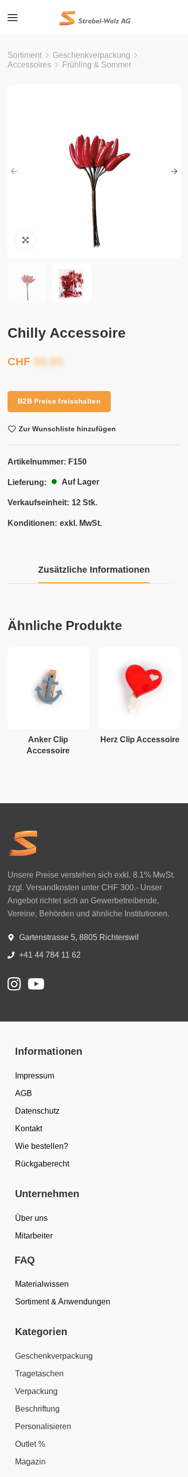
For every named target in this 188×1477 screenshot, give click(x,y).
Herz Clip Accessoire (139, 739)
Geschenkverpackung (91, 55)
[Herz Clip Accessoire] (140, 688)
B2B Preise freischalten (59, 401)
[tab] (94, 570)
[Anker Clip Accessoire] (48, 688)
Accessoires (29, 64)
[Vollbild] (25, 240)
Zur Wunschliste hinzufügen (67, 429)
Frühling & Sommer (96, 64)
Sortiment (25, 55)
